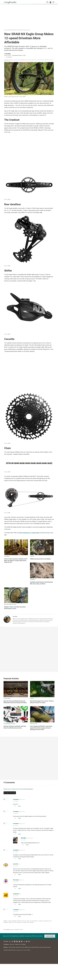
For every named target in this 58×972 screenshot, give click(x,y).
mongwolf (15, 799)
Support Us (18, 944)
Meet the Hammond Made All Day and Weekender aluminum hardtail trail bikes (15, 701)
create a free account (17, 789)
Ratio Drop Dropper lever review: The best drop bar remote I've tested (42, 701)
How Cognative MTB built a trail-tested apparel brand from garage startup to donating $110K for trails (41, 727)
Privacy (28, 950)
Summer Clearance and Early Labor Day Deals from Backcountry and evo (15, 727)
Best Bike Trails (20, 947)
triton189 (15, 864)
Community (32, 579)
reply (19, 806)
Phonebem (16, 880)
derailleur (19, 921)
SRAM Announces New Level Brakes (40, 559)
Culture (32, 556)
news (10, 922)
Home (5, 29)
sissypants (16, 894)
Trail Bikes (6, 556)
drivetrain (24, 921)
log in (8, 789)
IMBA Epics (28, 947)
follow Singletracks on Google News (29, 532)
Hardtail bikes (7, 698)
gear (25, 922)
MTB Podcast (12, 947)
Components (20, 29)
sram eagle (17, 922)
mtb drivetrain (46, 921)
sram (13, 922)
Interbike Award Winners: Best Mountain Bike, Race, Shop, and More (41, 582)
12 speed (9, 921)
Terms (24, 950)
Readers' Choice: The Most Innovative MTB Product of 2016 (15, 607)
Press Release (33, 723)
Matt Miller (8, 53)
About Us (12, 944)
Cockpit (32, 698)
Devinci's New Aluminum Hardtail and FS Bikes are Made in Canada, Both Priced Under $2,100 (15, 560)
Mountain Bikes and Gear (12, 29)
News (29, 29)
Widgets (24, 944)
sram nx (22, 922)
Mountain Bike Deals (45, 947)
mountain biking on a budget (36, 921)
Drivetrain (25, 29)
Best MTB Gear (35, 947)
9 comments (9, 57)
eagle (28, 921)
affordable (14, 921)
